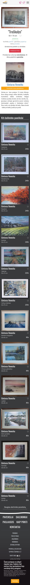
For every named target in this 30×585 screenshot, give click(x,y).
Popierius (23, 41)
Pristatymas (15, 536)
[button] (20, 36)
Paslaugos (8, 522)
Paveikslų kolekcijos (15, 549)
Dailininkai (21, 517)
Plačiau (18, 575)
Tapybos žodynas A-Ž (15, 552)
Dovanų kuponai (15, 545)
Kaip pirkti (21, 522)
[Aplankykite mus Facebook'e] (18, 556)
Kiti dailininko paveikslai (12, 118)
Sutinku (15, 581)
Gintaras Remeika (15, 84)
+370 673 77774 (15, 559)
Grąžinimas (15, 539)
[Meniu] (28, 2)
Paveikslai (8, 517)
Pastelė (11, 41)
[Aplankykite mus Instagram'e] (19, 556)
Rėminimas (15, 542)
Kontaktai (15, 527)
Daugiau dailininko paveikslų (15, 507)
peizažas (17, 44)
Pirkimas (15, 533)
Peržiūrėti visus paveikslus (15, 88)
